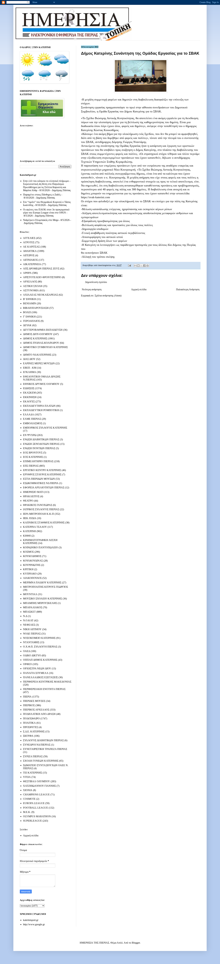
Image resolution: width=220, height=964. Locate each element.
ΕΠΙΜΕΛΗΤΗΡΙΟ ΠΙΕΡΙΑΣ (38, 461)
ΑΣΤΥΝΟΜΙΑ (31, 290)
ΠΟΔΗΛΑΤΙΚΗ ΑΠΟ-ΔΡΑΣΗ (39, 714)
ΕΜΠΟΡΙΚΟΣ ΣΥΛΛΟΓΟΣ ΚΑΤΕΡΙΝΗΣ (45, 427)
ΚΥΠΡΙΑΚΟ (30, 573)
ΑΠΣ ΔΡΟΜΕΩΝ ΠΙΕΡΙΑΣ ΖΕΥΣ (41, 268)
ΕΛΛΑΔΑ (28, 414)
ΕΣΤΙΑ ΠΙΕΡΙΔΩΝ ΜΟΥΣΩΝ (39, 478)
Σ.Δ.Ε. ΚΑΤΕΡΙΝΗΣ (34, 731)
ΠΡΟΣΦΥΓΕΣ (30, 727)
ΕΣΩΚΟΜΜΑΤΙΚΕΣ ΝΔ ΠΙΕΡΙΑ (40, 483)
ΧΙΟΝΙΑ (27, 790)
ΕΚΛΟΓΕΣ (29, 401)
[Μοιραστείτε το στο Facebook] (144, 265)
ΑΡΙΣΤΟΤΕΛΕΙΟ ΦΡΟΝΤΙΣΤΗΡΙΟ (42, 277)
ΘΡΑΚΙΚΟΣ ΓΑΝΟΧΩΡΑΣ (37, 505)
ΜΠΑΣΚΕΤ (29, 611)
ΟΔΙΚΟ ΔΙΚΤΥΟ (32, 655)
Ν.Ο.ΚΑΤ (28, 620)
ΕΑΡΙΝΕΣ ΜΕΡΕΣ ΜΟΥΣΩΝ (39, 363)
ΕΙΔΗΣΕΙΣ (28, 388)
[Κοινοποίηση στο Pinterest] (147, 265)
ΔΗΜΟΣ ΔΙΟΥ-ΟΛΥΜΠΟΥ (38, 334)
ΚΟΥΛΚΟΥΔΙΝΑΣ (33, 560)
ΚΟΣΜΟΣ (28, 551)
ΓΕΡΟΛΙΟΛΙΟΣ (31, 321)
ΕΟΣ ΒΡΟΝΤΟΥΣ (33, 452)
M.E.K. (27, 812)
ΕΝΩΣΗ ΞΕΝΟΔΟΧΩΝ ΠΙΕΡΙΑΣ (41, 444)
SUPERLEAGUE (32, 820)
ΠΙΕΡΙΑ (27, 696)
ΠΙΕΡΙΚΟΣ (29, 705)
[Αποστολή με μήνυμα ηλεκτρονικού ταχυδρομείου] (135, 265)
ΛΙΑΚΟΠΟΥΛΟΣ (32, 578)
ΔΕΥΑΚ (27, 325)
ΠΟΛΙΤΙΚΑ (29, 722)
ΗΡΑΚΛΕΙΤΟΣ (31, 496)
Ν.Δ (25, 616)
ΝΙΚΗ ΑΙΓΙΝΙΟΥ (32, 629)
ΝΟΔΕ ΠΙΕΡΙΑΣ (32, 633)
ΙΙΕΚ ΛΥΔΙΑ (29, 518)
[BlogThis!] (138, 265)
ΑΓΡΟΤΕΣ (28, 242)
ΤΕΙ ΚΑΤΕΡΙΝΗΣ (32, 772)
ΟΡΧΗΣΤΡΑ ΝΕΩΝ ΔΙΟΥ (37, 668)
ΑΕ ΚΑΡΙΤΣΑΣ (31, 246)
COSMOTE (29, 798)
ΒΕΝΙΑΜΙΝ (29, 303)
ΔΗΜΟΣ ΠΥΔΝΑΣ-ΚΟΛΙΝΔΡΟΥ (41, 342)
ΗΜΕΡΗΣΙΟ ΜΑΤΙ (33, 492)
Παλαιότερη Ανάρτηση (187, 289)
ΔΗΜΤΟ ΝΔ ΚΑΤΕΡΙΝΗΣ (37, 354)
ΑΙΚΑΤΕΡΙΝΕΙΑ (32, 264)
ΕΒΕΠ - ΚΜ (29, 367)
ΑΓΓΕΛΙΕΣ (29, 238)
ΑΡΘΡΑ (27, 273)
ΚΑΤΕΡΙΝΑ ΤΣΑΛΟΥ (35, 526)
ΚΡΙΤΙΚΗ (28, 569)
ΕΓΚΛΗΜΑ (29, 372)
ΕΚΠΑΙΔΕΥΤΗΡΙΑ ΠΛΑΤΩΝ (39, 405)
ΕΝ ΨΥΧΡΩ (29, 435)
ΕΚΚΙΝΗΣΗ (30, 397)
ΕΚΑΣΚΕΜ (29, 392)
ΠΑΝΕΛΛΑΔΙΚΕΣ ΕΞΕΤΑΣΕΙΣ (40, 677)
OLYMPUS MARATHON (37, 816)
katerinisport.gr (30, 920)
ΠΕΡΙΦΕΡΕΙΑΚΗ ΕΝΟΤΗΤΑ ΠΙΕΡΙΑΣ (44, 689)
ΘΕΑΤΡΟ (28, 500)
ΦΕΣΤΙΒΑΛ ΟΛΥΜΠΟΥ (36, 781)
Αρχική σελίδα (138, 289)
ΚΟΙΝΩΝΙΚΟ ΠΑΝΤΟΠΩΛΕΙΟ (40, 547)
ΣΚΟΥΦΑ (28, 735)
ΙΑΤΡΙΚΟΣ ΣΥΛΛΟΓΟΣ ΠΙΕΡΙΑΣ (41, 509)
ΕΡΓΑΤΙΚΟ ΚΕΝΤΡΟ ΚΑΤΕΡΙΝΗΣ (42, 470)
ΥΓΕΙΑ (27, 777)
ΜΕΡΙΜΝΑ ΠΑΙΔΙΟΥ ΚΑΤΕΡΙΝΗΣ (42, 582)
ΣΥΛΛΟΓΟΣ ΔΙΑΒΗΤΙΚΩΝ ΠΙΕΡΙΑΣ (43, 740)
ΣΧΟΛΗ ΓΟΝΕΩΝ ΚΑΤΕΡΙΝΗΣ (40, 760)
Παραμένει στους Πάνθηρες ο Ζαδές (42, 194)
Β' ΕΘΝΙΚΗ (29, 299)
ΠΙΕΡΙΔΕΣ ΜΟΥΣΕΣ (34, 701)
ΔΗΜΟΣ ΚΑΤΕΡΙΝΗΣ (35, 338)
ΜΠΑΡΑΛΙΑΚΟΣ (32, 607)
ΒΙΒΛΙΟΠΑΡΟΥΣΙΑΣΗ (36, 308)
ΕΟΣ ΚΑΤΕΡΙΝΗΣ (33, 457)
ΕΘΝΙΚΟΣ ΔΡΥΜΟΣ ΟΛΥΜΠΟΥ (41, 384)
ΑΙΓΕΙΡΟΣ (28, 255)
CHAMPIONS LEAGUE (36, 794)
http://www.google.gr (34, 924)
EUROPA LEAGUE (34, 803)
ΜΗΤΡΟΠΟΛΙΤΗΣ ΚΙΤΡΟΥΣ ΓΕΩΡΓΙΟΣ (45, 586)
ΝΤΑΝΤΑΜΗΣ (31, 642)
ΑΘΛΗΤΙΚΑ (30, 251)
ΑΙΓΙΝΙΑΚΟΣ (30, 259)
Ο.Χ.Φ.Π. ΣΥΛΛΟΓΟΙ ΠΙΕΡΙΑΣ (40, 646)
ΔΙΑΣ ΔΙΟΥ (29, 359)
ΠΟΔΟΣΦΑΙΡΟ (31, 718)
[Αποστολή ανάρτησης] (129, 265)
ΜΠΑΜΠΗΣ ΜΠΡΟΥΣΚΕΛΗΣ (40, 603)
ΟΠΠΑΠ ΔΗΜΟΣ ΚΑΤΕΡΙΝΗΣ (40, 659)
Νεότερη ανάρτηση (91, 289)
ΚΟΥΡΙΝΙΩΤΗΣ (31, 565)
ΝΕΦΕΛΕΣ (29, 624)
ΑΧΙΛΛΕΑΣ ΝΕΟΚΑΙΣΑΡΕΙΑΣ (40, 294)
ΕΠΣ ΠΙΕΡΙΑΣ (31, 465)
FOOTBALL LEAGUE (35, 807)
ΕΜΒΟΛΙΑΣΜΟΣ (32, 423)
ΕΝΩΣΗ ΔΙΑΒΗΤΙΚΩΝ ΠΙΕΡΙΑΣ (41, 439)
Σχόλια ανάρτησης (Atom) (108, 295)
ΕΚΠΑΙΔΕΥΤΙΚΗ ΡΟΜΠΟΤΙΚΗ (41, 410)
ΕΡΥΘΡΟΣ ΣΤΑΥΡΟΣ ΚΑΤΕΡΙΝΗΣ (42, 474)
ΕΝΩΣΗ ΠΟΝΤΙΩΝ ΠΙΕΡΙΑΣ (39, 448)
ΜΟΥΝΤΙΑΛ (30, 594)
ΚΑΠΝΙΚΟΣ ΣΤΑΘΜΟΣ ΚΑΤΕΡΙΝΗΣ (44, 522)
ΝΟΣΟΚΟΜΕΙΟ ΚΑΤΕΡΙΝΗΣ (39, 638)
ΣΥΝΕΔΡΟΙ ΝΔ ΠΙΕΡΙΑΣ (36, 744)
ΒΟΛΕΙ (27, 312)
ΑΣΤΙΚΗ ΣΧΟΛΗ (32, 286)
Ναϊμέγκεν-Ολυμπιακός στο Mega (40, 220)
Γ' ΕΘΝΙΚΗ (29, 316)
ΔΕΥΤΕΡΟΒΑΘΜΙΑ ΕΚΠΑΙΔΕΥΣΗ (42, 329)
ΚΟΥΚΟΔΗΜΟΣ (32, 556)
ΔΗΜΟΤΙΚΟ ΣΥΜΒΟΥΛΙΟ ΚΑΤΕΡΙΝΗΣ (45, 347)
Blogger (136, 942)
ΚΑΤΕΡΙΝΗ (29, 531)
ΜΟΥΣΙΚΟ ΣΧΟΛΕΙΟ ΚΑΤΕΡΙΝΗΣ (42, 598)
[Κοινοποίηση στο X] (141, 265)
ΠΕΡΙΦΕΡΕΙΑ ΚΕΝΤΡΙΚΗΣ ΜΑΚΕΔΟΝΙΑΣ (47, 681)
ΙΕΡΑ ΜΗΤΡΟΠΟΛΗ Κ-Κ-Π (38, 513)
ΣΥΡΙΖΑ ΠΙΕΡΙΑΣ (33, 756)
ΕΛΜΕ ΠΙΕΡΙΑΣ (32, 418)
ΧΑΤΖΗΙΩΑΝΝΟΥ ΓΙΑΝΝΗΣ (39, 785)
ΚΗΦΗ (27, 535)
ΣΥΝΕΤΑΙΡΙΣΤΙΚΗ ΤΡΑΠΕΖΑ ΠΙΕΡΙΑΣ (45, 749)
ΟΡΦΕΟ (27, 664)
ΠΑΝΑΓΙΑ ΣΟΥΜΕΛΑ (35, 673)
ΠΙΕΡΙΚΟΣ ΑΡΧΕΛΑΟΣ (36, 709)
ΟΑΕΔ (26, 651)
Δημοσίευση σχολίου (96, 282)
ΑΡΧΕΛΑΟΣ (30, 281)
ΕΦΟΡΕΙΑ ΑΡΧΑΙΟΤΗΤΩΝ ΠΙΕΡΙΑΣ (43, 487)
